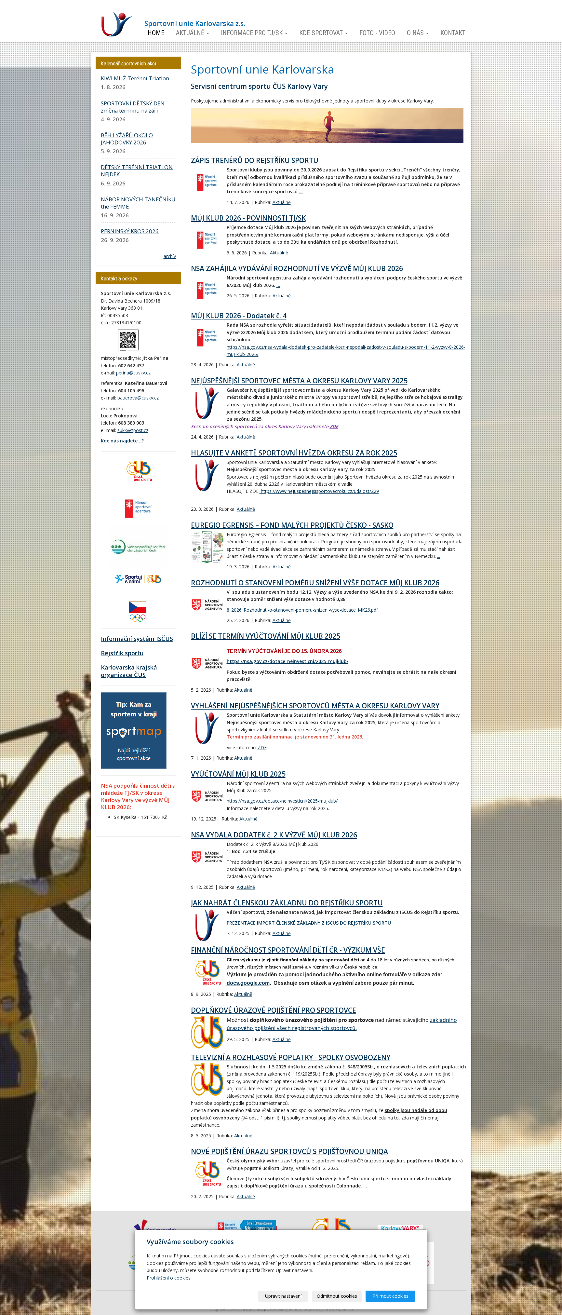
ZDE (334, 426)
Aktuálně (191, 33)
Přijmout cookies (390, 1296)
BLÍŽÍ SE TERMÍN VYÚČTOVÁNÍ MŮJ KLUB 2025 (265, 636)
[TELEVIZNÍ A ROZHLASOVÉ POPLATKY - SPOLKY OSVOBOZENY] (207, 1079)
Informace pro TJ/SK (252, 33)
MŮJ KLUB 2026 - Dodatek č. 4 (239, 315)
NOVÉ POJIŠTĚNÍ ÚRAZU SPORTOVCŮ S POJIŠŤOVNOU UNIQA (289, 1151)
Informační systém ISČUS (137, 639)
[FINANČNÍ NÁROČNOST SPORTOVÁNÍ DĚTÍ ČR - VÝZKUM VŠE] (207, 972)
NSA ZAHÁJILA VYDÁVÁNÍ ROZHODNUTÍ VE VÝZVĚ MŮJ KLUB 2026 (297, 268)
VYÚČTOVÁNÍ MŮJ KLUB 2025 (238, 774)
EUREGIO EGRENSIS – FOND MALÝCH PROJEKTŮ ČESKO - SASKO (292, 525)
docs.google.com (248, 983)
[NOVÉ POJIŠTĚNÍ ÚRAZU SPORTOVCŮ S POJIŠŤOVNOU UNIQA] (207, 1173)
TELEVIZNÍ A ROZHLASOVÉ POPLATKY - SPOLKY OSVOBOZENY (290, 1057)
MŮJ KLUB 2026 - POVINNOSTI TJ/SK (248, 218)
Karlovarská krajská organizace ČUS (129, 671)
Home (156, 33)
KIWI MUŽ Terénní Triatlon (135, 78)
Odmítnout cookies (337, 1296)
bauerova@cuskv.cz (138, 398)
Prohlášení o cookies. (169, 1278)
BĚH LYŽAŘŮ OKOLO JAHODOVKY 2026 (127, 138)
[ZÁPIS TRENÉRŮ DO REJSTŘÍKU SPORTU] (207, 182)
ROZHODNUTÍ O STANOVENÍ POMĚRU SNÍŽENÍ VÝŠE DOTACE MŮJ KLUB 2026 (315, 582)
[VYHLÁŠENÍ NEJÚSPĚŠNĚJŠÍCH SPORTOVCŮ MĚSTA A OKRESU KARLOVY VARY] (207, 728)
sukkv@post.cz (132, 430)
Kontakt (452, 33)
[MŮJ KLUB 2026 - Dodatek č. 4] (207, 337)
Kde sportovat (321, 33)
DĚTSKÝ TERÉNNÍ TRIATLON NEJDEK (137, 170)
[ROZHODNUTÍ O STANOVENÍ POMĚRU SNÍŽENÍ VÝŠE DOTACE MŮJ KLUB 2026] (207, 605)
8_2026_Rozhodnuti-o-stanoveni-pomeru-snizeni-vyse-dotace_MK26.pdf (302, 610)
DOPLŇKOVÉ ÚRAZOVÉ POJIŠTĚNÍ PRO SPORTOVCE (273, 1010)
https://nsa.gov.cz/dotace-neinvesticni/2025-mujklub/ (287, 661)
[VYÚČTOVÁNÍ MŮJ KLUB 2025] (207, 796)
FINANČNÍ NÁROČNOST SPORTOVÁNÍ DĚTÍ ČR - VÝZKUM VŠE (288, 950)
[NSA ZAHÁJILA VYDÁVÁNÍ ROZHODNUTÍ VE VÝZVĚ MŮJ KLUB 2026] (207, 290)
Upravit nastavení (283, 1296)
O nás (416, 33)
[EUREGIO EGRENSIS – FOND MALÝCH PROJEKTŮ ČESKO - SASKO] (207, 547)
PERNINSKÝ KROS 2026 (130, 231)
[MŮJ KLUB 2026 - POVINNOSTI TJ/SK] (207, 240)
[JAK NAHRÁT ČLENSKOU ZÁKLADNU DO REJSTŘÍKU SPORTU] (207, 925)
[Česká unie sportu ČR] (138, 470)
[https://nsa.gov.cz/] (138, 508)
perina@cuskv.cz (133, 373)
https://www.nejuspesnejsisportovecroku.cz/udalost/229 (319, 491)
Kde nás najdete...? (122, 441)
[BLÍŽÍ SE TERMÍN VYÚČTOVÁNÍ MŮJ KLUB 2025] (207, 663)
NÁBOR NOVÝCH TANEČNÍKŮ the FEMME (138, 203)
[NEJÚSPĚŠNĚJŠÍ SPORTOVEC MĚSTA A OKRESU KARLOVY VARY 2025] (207, 402)
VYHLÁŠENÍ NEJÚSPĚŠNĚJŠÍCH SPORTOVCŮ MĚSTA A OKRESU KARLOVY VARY (315, 705)
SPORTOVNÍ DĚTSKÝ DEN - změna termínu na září (134, 107)
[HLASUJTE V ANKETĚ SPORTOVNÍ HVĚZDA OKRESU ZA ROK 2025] (207, 475)
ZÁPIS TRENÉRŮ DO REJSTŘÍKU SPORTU (254, 160)
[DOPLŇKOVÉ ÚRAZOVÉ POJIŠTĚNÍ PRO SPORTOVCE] (207, 1032)
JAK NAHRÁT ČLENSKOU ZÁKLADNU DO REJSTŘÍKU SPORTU (287, 902)
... (301, 191)
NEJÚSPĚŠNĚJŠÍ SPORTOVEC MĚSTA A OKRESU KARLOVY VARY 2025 (299, 380)
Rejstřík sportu (122, 653)
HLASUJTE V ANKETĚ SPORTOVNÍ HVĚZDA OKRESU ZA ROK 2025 (294, 452)
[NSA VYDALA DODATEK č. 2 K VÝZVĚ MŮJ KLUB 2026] (207, 857)
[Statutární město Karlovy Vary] (400, 1228)
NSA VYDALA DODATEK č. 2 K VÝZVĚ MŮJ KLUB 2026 (274, 834)
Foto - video (377, 33)
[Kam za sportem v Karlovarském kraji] (134, 730)
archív (170, 256)
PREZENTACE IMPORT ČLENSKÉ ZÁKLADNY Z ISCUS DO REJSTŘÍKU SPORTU (309, 923)
